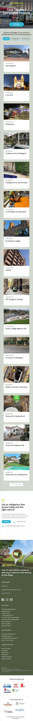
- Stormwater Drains (7, 615)
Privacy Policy (16, 718)
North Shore (5, 652)
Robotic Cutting (6, 623)
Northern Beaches (7, 656)
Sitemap (23, 716)
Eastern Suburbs (6, 648)
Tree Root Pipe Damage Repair (10, 617)
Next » (20, 484)
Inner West (5, 650)
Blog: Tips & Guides (7, 640)
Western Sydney (6, 659)
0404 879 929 (21, 521)
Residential (15, 38)
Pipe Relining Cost (7, 636)
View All (6, 38)
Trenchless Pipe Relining (8, 609)
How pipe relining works (8, 634)
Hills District (5, 654)
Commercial (25, 38)
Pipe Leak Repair (6, 625)
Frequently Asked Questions (10, 638)
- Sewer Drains (6, 613)
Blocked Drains (6, 611)
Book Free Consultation (16, 24)
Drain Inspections (6, 621)
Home (13, 17)
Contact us (5, 586)
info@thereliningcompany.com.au (15, 526)
